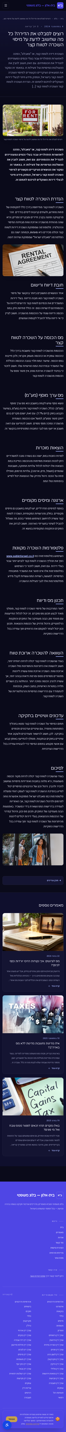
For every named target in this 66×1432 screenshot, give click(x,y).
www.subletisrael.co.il (20, 556)
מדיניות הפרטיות (32, 1423)
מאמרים (59, 1232)
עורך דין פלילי (57, 1369)
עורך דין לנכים (24, 1349)
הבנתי (11, 1419)
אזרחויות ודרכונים (55, 1301)
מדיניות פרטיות (56, 1253)
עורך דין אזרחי (24, 1330)
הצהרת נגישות (56, 1247)
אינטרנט (59, 1306)
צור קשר (59, 1242)
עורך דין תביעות (56, 1378)
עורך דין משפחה (23, 1359)
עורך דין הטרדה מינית (53, 1345)
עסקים (28, 1383)
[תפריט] (6, 5)
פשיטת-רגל (58, 1392)
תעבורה (27, 1397)
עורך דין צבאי (25, 1369)
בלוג (55, 18)
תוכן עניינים (52, 880)
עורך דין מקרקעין (55, 1359)
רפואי (60, 1397)
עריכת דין (26, 1388)
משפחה (59, 1325)
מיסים (60, 1321)
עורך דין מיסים (24, 1354)
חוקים (28, 1311)
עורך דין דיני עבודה (22, 1340)
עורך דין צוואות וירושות (52, 1373)
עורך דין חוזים (57, 1349)
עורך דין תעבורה (56, 1383)
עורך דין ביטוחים (56, 1335)
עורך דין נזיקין (57, 1364)
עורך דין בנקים (24, 1335)
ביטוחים (27, 1306)
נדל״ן (28, 1325)
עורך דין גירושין (56, 1340)
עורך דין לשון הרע (55, 1354)
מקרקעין (27, 1321)
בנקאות (60, 1311)
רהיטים (28, 1392)
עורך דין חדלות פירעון (21, 1345)
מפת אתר (59, 1258)
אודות (60, 1237)
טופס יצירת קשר (37, 1276)
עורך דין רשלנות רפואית (20, 1373)
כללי (61, 1316)
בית (62, 18)
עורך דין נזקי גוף (23, 1364)
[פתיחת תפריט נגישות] (7, 1425)
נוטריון (60, 1330)
